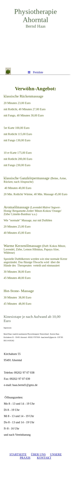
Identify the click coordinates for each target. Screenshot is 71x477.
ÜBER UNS (38, 454)
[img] (35, 34)
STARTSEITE (18, 454)
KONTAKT (44, 457)
